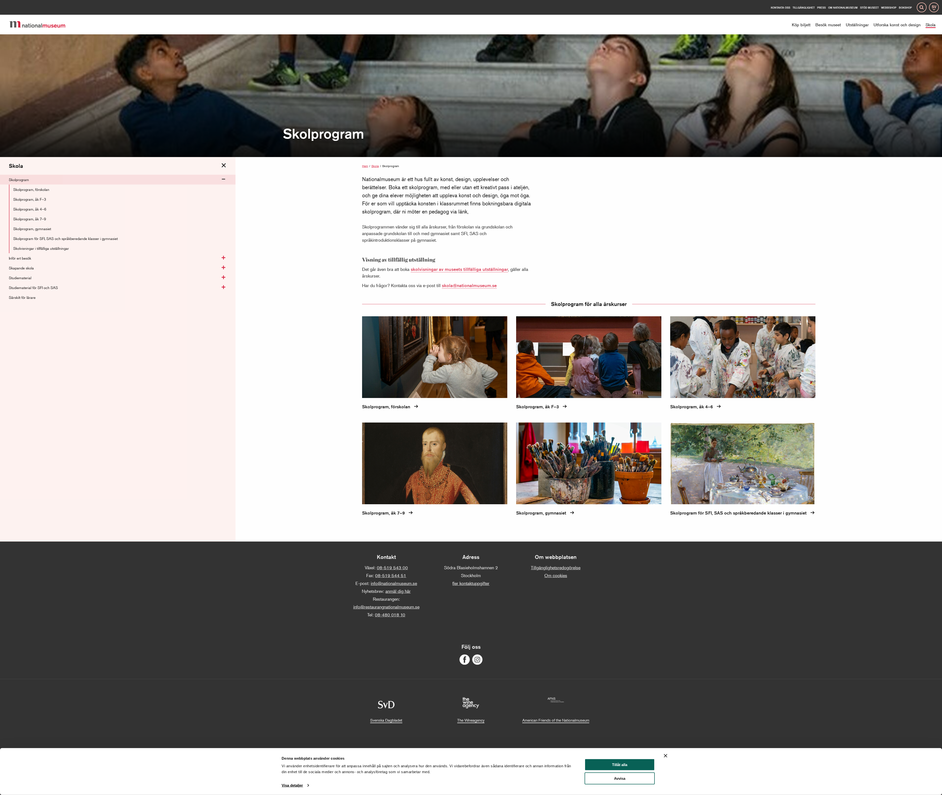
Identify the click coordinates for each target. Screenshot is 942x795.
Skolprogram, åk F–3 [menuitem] (29, 199)
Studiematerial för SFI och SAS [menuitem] (33, 287)
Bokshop (905, 7)
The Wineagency (470, 720)
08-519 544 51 (390, 575)
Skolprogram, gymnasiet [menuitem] (32, 228)
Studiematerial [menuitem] (20, 277)
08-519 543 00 (392, 567)
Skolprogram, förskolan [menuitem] (31, 189)
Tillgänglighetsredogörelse (555, 567)
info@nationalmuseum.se (394, 583)
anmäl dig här (398, 591)
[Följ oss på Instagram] (477, 659)
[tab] (224, 165)
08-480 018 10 (390, 614)
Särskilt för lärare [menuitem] (22, 297)
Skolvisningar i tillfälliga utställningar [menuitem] (41, 248)
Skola (375, 166)
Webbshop (888, 7)
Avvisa (619, 778)
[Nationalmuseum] (41, 24)
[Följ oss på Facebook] (465, 659)
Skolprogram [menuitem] (19, 179)
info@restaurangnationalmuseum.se (386, 607)
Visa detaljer (292, 785)
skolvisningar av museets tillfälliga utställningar (459, 269)
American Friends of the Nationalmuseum (555, 720)
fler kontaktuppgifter (470, 583)
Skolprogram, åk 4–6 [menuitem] (29, 209)
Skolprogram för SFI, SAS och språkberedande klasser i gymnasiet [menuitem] (65, 238)
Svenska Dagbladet (386, 720)
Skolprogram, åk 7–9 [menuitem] (29, 218)
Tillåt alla (619, 765)
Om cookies (555, 575)
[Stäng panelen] (665, 755)
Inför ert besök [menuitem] (20, 258)
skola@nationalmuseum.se (469, 285)
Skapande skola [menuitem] (21, 267)
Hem (365, 166)
